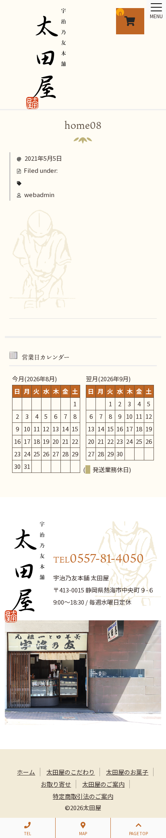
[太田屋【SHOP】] (46, 103)
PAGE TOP (138, 833)
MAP (83, 833)
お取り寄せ (56, 784)
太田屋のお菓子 (127, 772)
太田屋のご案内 (103, 784)
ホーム (26, 772)
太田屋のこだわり (70, 772)
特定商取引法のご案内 (83, 796)
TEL (27, 833)
